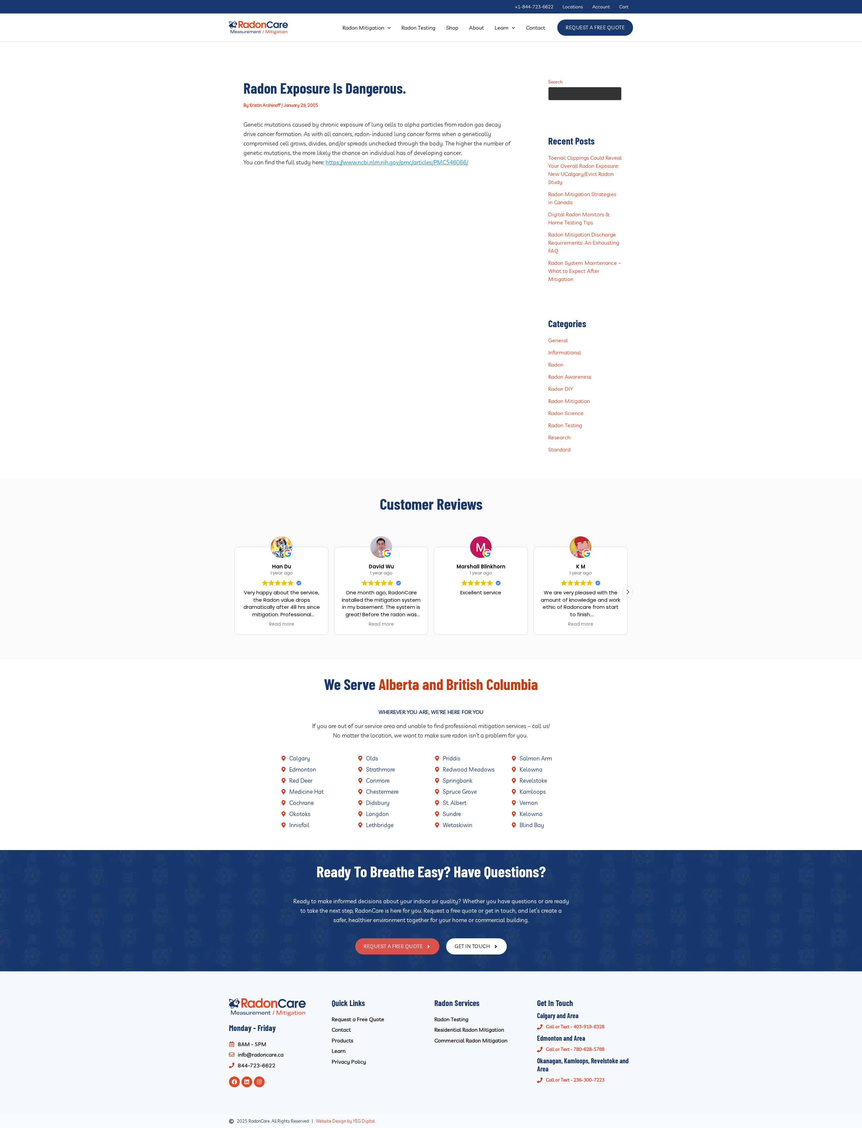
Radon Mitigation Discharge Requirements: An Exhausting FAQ (583, 242)
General (558, 340)
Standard (559, 449)
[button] (387, 27)
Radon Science (566, 413)
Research (559, 437)
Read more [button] (281, 624)
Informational (564, 352)
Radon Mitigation (569, 401)
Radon (555, 364)
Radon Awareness (569, 376)
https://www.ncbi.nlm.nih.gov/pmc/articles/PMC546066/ (397, 162)
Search (555, 82)
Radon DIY (560, 388)
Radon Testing (565, 425)
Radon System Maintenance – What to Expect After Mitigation (584, 270)
